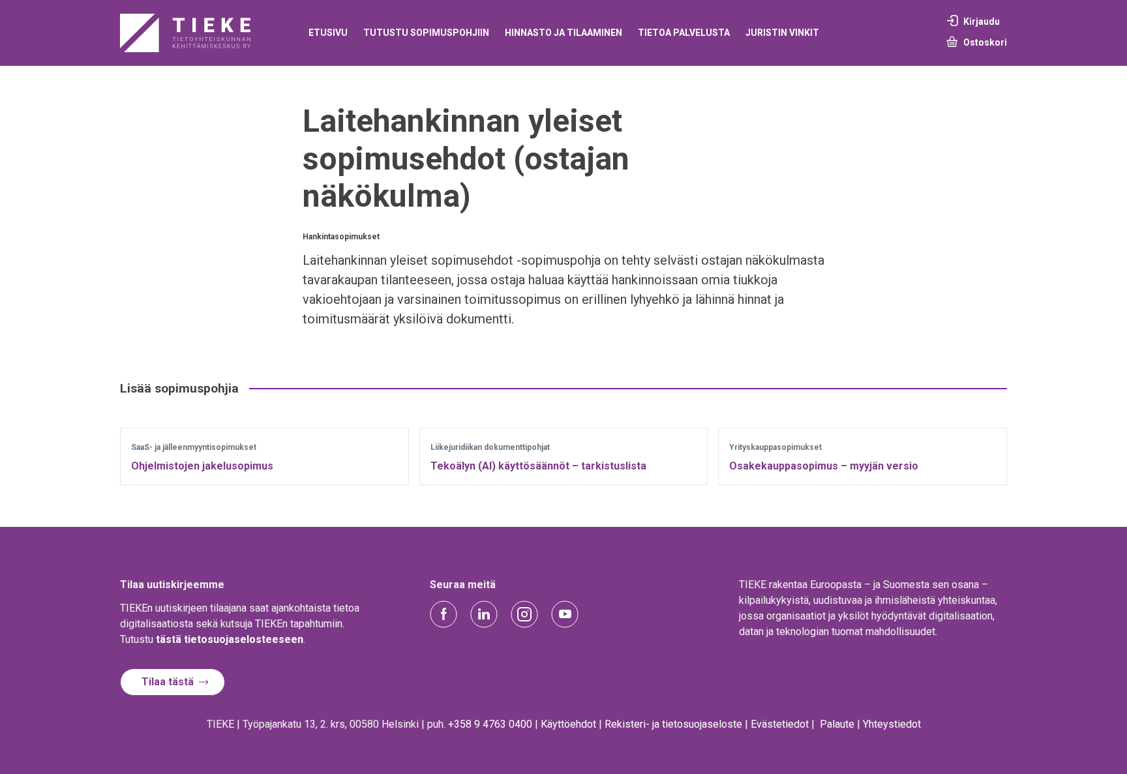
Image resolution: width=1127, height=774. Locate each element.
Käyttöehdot (568, 724)
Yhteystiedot (892, 724)
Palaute (837, 724)
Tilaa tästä (168, 682)
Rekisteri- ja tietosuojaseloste (673, 724)
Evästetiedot (780, 724)
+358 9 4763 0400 (490, 724)
